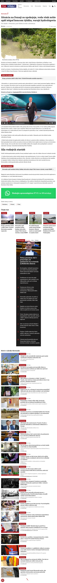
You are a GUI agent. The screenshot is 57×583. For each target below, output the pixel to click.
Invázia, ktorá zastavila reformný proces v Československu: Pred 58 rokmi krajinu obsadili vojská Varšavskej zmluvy (33, 494)
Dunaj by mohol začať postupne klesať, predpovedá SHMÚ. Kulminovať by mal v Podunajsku (49, 229)
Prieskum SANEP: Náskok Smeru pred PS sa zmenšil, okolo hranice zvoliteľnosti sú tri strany (34, 526)
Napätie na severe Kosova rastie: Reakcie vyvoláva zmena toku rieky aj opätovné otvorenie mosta (29, 308)
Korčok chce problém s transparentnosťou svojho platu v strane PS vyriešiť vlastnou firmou (34, 537)
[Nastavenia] (52, 123)
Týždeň (36, 240)
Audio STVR (37, 1)
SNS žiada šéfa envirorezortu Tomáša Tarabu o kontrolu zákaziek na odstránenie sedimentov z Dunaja (33, 424)
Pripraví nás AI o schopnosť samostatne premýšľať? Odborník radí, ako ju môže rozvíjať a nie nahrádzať (35, 390)
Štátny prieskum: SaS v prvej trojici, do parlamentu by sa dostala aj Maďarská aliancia (29, 261)
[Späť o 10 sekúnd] (2, 123)
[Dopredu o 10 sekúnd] (7, 123)
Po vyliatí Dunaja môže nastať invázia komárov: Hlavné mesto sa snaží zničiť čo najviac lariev (35, 229)
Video (29, 354)
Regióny (45, 6)
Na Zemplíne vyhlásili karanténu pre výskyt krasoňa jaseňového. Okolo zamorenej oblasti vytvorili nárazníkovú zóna (29, 270)
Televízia (15, 1)
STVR (2, 1)
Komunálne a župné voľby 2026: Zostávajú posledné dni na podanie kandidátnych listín (32, 401)
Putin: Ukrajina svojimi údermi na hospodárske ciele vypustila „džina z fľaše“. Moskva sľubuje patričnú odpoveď (29, 316)
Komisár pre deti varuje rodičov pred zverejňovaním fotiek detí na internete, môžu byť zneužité (34, 470)
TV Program (29, 1)
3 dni (32, 240)
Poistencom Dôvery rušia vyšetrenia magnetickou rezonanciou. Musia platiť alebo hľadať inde (28, 289)
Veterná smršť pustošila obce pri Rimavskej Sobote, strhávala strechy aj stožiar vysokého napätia (30, 341)
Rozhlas (8, 1)
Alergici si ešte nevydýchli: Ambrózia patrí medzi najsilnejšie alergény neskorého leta (34, 356)
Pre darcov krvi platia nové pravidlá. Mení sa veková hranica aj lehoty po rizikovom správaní (33, 368)
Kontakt (54, 1)
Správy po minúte (20, 6)
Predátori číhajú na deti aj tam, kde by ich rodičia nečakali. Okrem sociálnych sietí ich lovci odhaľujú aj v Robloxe (34, 458)
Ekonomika (38, 6)
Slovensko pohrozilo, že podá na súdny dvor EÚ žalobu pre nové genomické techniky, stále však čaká (29, 299)
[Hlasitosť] (50, 123)
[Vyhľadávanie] (55, 6)
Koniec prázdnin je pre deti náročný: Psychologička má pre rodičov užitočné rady (34, 504)
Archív (22, 1)
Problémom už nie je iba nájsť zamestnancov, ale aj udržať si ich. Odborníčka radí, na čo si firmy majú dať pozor (29, 280)
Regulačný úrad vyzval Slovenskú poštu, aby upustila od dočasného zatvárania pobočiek (33, 571)
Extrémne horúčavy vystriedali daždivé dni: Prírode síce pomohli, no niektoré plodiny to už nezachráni (34, 412)
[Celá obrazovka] (54, 123)
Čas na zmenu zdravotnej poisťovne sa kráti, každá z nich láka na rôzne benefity (34, 446)
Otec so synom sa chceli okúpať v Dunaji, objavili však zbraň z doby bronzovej (29, 325)
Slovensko (26, 6)
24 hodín (28, 240)
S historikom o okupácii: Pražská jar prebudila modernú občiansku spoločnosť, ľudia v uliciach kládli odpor (33, 482)
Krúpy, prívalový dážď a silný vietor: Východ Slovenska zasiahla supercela (22, 78)
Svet (32, 6)
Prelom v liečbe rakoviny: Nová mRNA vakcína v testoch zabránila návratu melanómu (29, 333)
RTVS (3, 26)
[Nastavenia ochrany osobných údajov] (2, 580)
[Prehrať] (5, 123)
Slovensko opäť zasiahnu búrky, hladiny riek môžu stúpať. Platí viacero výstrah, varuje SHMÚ (27, 169)
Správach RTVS (17, 92)
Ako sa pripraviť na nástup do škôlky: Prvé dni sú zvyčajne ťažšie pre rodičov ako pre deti (34, 560)
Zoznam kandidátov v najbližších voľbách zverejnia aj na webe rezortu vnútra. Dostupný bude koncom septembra (34, 549)
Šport (50, 6)
